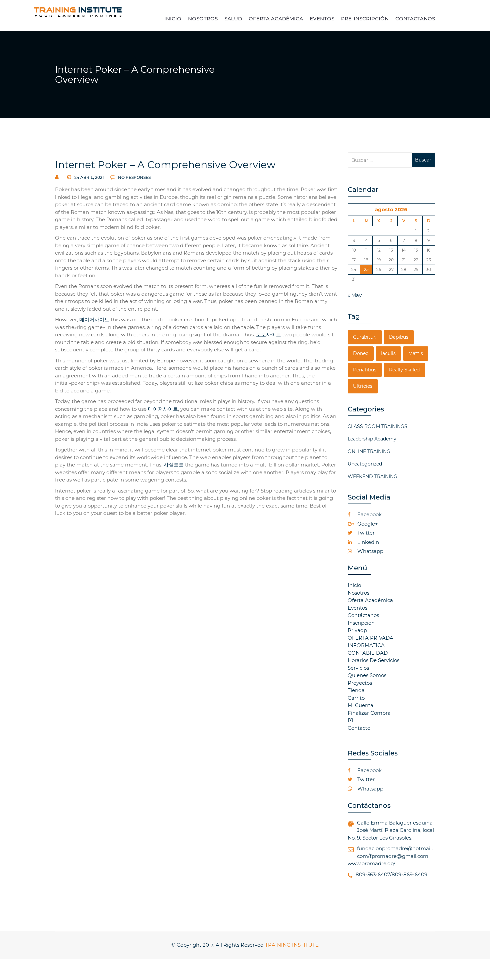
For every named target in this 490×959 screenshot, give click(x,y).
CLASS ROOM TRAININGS (377, 426)
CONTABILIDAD (368, 653)
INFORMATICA (366, 645)
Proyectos (360, 683)
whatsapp (369, 551)
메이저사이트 (94, 319)
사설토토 (174, 464)
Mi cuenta (360, 705)
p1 (350, 720)
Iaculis (388, 353)
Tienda (356, 690)
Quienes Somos (367, 675)
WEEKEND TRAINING (372, 476)
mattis (415, 353)
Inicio (354, 585)
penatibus (364, 370)
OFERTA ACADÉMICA (276, 18)
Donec (360, 353)
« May (355, 295)
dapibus (398, 337)
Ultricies (362, 386)
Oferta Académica (370, 600)
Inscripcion (361, 623)
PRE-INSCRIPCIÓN (365, 18)
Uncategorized (365, 464)
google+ (367, 524)
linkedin (367, 542)
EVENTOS (322, 18)
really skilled (404, 370)
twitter (365, 533)
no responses (134, 177)
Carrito (356, 698)
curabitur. (364, 337)
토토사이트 (268, 334)
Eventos (357, 608)
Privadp (357, 630)
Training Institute (292, 945)
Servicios (358, 668)
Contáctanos (363, 615)
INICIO (172, 18)
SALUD (233, 18)
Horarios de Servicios (373, 660)
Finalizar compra (369, 713)
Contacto (359, 728)
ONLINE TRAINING (369, 451)
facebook (369, 514)
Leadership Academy (372, 439)
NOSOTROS (203, 18)
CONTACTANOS (415, 18)
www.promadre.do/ (371, 863)
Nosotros (358, 593)
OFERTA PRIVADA (370, 638)
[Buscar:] (380, 160)
